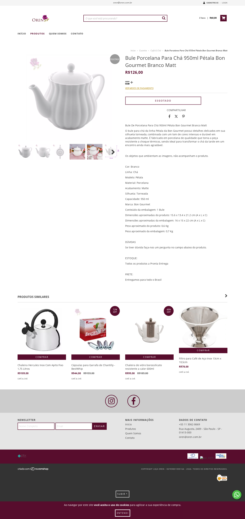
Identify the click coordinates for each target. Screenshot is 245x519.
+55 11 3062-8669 (189, 424)
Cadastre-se (212, 2)
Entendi (122, 513)
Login (224, 2)
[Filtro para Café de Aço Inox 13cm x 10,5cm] (203, 327)
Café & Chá (155, 50)
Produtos (37, 33)
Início (22, 33)
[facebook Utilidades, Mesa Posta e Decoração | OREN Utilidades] (133, 401)
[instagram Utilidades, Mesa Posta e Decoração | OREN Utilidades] (111, 401)
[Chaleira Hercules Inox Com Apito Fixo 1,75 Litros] (42, 330)
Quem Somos (58, 33)
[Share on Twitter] (176, 116)
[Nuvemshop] (33, 470)
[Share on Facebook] (169, 116)
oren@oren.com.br (122, 2)
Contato (77, 33)
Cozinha (143, 50)
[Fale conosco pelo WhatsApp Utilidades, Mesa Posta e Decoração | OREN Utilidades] (236, 494)
